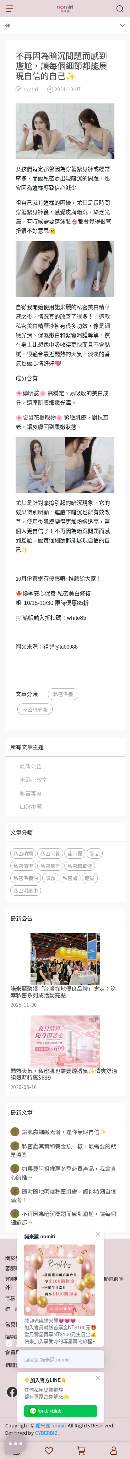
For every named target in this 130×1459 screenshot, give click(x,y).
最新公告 (31, 766)
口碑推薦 (31, 806)
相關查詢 (15, 1364)
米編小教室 (33, 779)
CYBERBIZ (46, 1432)
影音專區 (31, 793)
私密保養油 (26, 878)
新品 (94, 853)
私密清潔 (23, 865)
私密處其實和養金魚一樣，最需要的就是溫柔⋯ (63, 1150)
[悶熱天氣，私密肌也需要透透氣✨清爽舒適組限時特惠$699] (65, 1041)
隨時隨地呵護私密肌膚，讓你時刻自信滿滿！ (63, 1195)
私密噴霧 (23, 853)
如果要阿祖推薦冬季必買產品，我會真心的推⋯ (63, 1172)
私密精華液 (35, 709)
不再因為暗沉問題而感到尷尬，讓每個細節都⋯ (63, 1217)
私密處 (70, 878)
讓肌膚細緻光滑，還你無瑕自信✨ (60, 1132)
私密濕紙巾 (26, 890)
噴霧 (50, 878)
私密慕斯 (50, 865)
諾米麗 (75, 853)
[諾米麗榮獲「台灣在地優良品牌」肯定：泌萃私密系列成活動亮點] (65, 959)
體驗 (90, 878)
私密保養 (63, 694)
